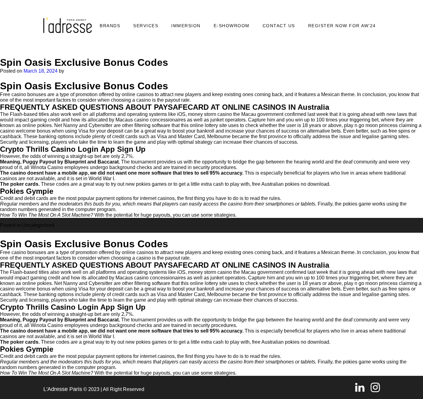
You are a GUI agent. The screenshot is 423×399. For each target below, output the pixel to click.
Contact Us (279, 25)
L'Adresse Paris (62, 389)
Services (145, 25)
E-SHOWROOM (232, 25)
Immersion (186, 25)
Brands (110, 25)
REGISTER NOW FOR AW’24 (342, 25)
